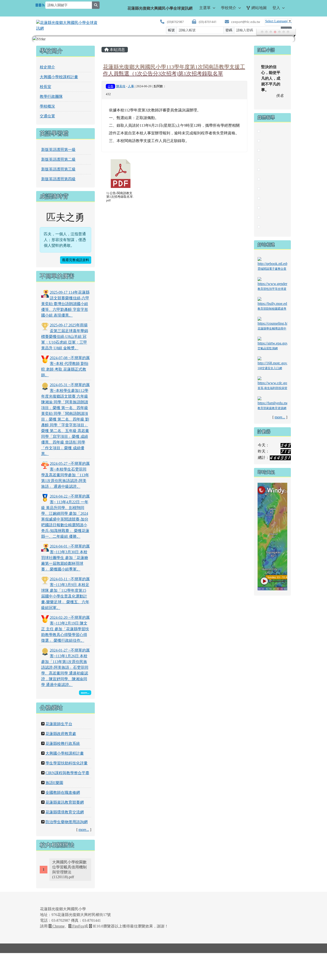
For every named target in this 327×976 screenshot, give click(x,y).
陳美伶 (120, 86)
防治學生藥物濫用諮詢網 (66, 822)
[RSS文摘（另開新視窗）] (43, 5)
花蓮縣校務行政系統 (62, 743)
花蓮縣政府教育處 (60, 734)
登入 (276, 8)
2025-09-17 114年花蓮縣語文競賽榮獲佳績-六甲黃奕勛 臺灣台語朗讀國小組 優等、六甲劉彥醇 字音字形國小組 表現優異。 (65, 303)
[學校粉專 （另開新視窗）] (37, 5)
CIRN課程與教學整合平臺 (67, 773)
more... (84, 830)
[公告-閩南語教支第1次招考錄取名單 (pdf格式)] (120, 173)
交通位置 (47, 116)
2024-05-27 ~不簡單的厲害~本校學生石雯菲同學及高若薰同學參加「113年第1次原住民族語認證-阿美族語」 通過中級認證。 (65, 474)
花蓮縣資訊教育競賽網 (64, 802)
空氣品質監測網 (268, 348)
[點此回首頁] (163, 39)
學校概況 (47, 106)
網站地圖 (259, 8)
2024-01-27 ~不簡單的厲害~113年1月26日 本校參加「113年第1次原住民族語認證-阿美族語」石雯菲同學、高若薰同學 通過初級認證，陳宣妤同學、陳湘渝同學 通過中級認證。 (65, 667)
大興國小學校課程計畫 (59, 77)
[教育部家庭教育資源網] (272, 401)
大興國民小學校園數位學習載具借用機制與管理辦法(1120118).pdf (69, 869)
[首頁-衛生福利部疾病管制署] (272, 381)
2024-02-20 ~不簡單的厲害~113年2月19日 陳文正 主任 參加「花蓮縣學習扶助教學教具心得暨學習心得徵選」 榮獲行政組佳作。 (65, 628)
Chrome (58, 926)
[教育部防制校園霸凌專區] (272, 301)
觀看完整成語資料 (75, 260)
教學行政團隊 (51, 96)
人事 (131, 86)
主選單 (205, 8)
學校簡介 (228, 8)
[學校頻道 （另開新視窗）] (40, 5)
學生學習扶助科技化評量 (66, 763)
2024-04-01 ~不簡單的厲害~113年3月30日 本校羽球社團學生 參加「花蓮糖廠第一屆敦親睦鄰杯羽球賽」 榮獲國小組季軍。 (65, 557)
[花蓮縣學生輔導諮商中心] (272, 321)
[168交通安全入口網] (272, 361)
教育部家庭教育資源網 (272, 408)
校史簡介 (47, 67)
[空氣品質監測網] (272, 341)
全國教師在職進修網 (62, 792)
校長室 (45, 87)
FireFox (77, 926)
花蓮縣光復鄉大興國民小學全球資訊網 (159, 8)
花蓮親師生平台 (58, 724)
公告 (110, 86)
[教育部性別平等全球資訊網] (272, 281)
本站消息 (117, 50)
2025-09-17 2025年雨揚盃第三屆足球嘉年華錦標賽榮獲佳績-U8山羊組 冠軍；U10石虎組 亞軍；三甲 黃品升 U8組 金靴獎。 (64, 336)
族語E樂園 (54, 783)
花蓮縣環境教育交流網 (64, 812)
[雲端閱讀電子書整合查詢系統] (272, 261)
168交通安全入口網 (270, 368)
